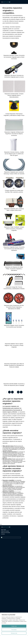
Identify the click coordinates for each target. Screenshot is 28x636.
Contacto (3, 534)
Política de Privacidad (5, 532)
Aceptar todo (14, 626)
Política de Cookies (5, 531)
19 (18, 392)
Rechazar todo (14, 633)
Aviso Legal (3, 529)
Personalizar (14, 629)
